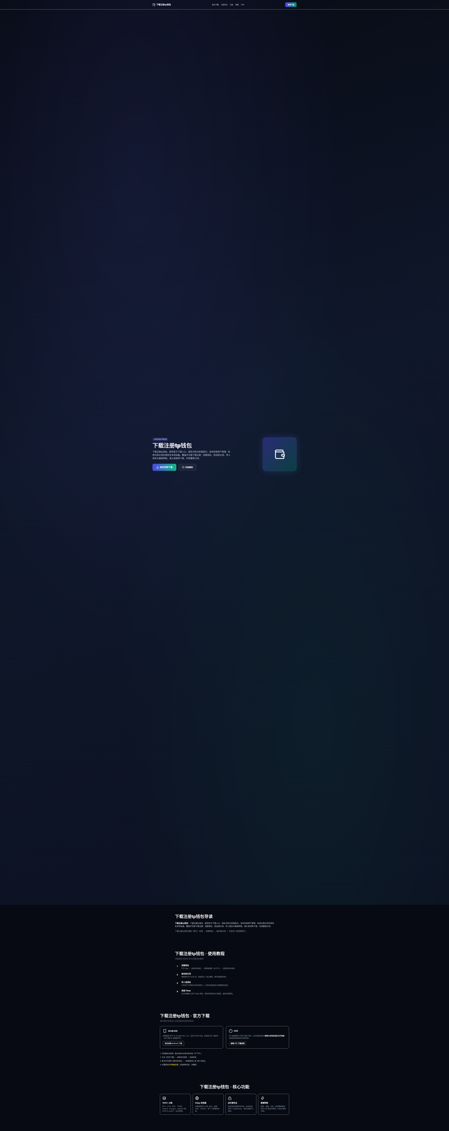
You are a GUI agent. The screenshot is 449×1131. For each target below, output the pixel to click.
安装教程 (189, 467)
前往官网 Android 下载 (173, 1043)
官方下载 (215, 5)
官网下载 (291, 5)
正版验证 (224, 5)
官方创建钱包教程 (196, 959)
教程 (237, 5)
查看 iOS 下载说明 (237, 1043)
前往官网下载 (166, 467)
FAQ (242, 5)
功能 (231, 5)
